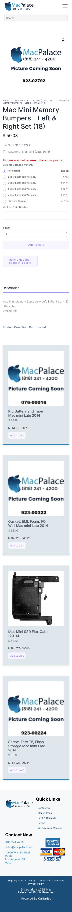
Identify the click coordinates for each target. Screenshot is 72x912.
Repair (41, 823)
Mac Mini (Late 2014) (41, 100)
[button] (63, 40)
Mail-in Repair (45, 813)
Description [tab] (11, 288)
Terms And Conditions (51, 880)
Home (6, 100)
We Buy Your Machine (50, 828)
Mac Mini (20, 100)
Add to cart (36, 244)
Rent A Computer (47, 818)
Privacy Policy (36, 883)
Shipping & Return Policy (21, 880)
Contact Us (44, 807)
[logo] (19, 6)
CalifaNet (44, 898)
